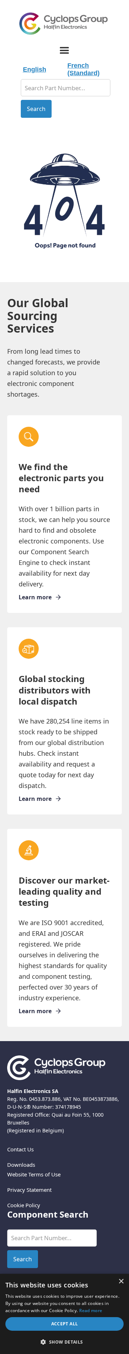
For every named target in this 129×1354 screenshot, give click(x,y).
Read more (90, 1310)
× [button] (121, 1281)
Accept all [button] (64, 1324)
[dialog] (64, 1314)
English (34, 69)
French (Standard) (83, 69)
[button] (64, 50)
